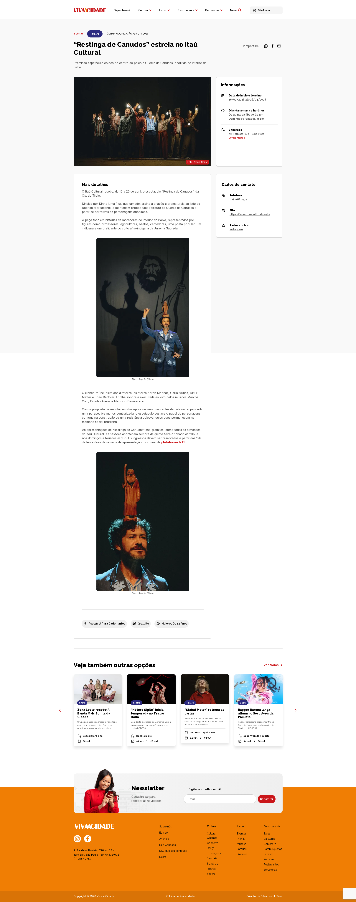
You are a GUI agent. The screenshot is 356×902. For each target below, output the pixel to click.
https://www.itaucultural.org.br (250, 214)
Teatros (211, 868)
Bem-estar (212, 10)
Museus (241, 843)
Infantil (241, 838)
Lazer (162, 10)
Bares (267, 833)
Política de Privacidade (180, 896)
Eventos (241, 833)
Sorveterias (270, 869)
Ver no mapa (236, 138)
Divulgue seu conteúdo (173, 850)
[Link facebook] (87, 838)
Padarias (268, 854)
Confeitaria (270, 843)
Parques (242, 848)
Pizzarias (269, 859)
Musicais (212, 858)
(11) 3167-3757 (82, 858)
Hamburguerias (273, 848)
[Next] (294, 710)
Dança (210, 848)
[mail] (279, 47)
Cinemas (212, 837)
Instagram (236, 229)
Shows (211, 873)
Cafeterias (269, 838)
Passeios (242, 854)
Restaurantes (271, 864)
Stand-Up (212, 863)
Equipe (163, 832)
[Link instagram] (77, 838)
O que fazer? (122, 10)
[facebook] (272, 47)
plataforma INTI (172, 442)
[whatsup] (266, 47)
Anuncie (164, 838)
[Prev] (60, 710)
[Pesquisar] (240, 10)
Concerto (212, 843)
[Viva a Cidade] (90, 10)
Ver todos (271, 665)
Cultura (143, 10)
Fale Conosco (167, 844)
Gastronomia (185, 10)
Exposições (214, 853)
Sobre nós (165, 826)
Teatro (94, 33)
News (233, 10)
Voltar (79, 33)
